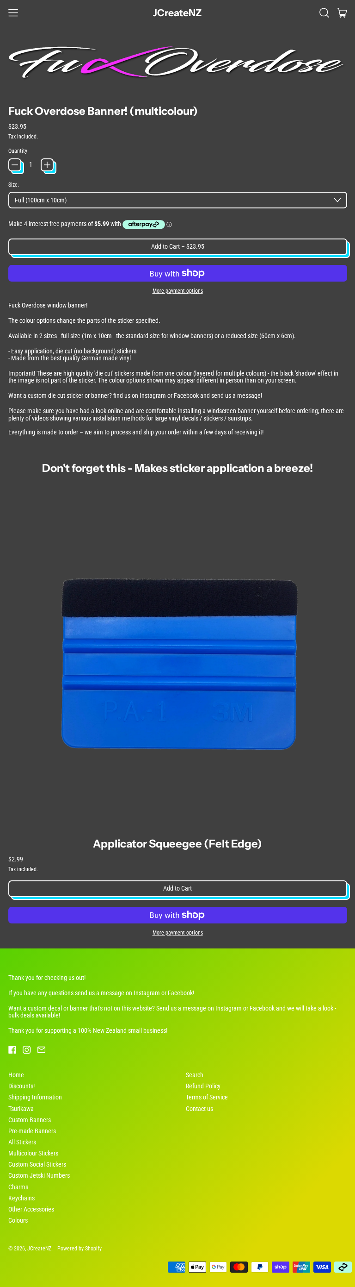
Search (194, 1075)
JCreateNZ (177, 12)
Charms (18, 1187)
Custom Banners (29, 1120)
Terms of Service (207, 1097)
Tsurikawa (21, 1108)
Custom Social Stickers (37, 1164)
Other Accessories (31, 1209)
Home (16, 1075)
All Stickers (22, 1142)
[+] (47, 164)
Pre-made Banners (32, 1131)
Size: (13, 185)
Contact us (199, 1108)
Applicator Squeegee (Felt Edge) (177, 843)
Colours (18, 1220)
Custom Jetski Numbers (39, 1175)
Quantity (17, 151)
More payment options (178, 291)
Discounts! (21, 1086)
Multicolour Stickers (33, 1153)
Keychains (21, 1198)
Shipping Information (35, 1097)
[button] (324, 12)
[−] (14, 164)
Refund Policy (203, 1086)
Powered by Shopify (79, 1248)
